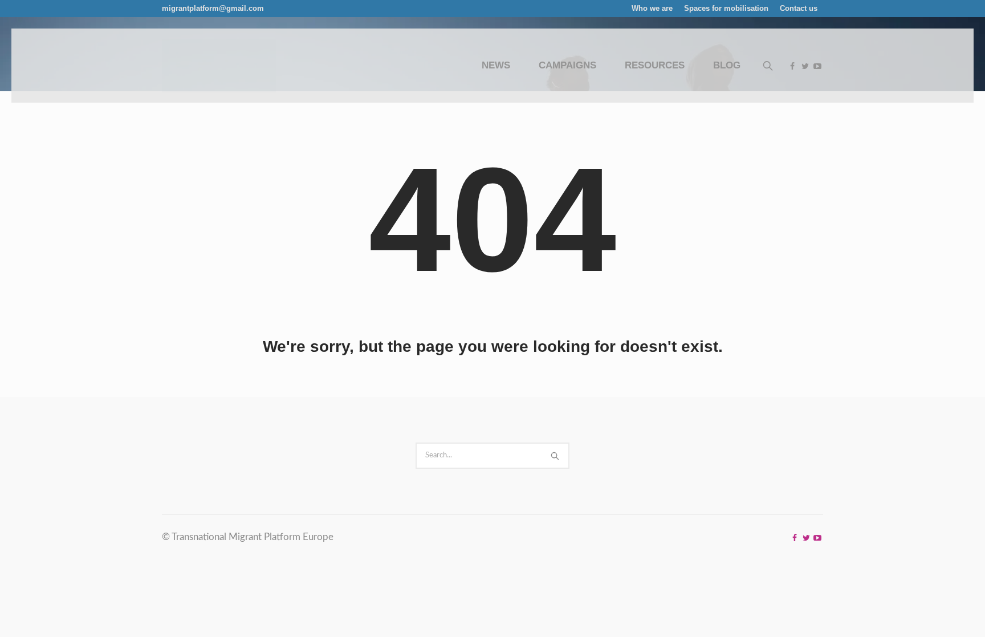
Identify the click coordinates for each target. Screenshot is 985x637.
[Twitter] (805, 66)
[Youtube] (817, 66)
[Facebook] (792, 66)
